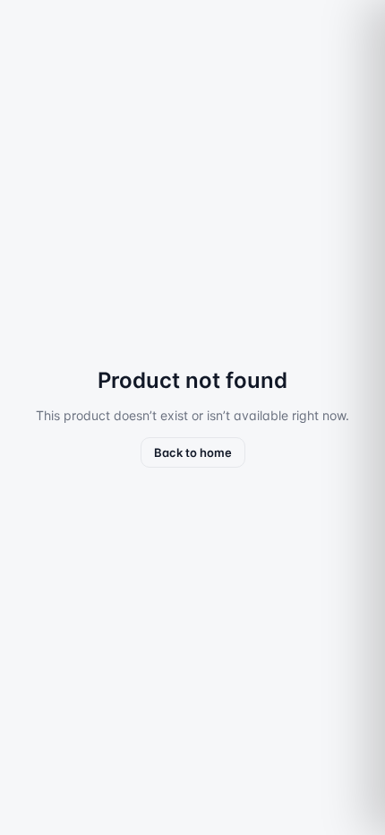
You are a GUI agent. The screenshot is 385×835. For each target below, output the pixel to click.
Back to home (193, 452)
